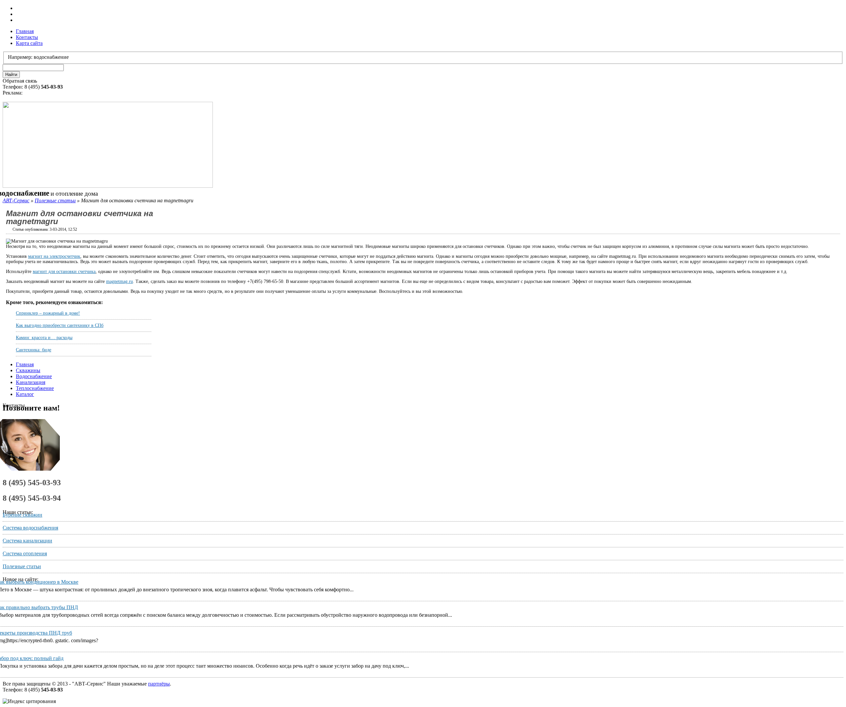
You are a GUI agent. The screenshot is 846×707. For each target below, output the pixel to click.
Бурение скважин (22, 515)
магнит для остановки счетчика (64, 271)
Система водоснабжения (30, 527)
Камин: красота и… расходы (44, 337)
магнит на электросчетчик (54, 256)
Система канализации (27, 540)
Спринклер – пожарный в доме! (48, 313)
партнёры (159, 684)
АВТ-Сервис (16, 200)
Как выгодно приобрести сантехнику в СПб (59, 325)
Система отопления (25, 553)
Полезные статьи (55, 200)
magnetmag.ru (119, 281)
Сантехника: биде (33, 349)
